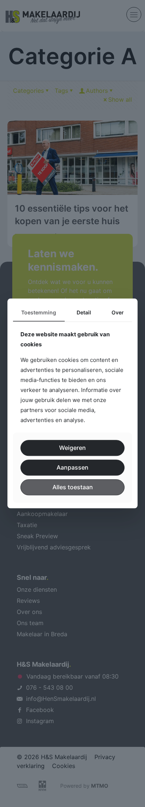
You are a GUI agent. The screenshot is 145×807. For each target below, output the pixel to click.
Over (118, 312)
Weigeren (72, 447)
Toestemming (38, 312)
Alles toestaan (72, 487)
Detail (84, 312)
